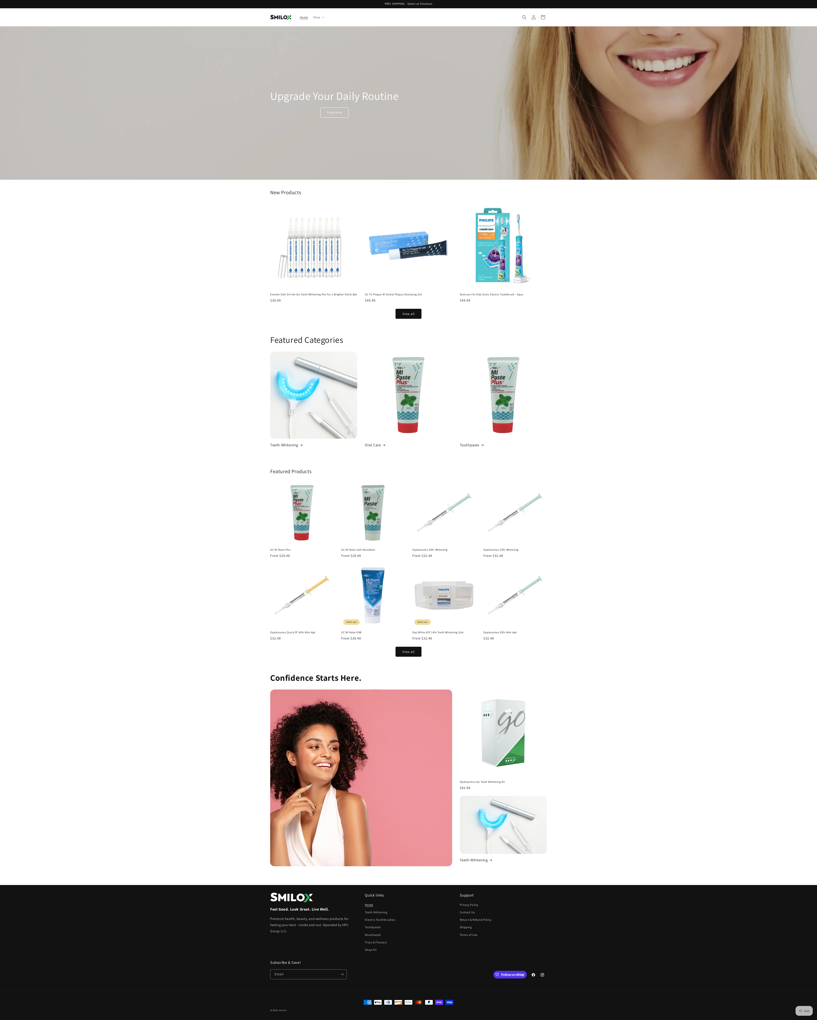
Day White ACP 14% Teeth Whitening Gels (438, 632)
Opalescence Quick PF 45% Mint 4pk (292, 632)
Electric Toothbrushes (380, 920)
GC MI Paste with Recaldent (358, 550)
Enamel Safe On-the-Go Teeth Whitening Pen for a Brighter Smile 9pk (313, 294)
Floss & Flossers (376, 942)
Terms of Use (468, 935)
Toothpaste (469, 444)
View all (409, 314)
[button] (318, 17)
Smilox (283, 1010)
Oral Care (373, 444)
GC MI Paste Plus (280, 550)
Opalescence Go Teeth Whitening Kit (482, 782)
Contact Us (467, 912)
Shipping (466, 927)
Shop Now (334, 112)
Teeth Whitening (284, 444)
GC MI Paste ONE (351, 632)
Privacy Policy (469, 905)
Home (369, 905)
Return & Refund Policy (475, 920)
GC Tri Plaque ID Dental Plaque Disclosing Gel (393, 294)
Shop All (371, 950)
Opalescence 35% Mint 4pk (500, 632)
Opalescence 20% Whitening (501, 550)
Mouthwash (373, 935)
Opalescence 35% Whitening (430, 550)
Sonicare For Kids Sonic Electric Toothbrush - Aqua (491, 294)
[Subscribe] (342, 974)
